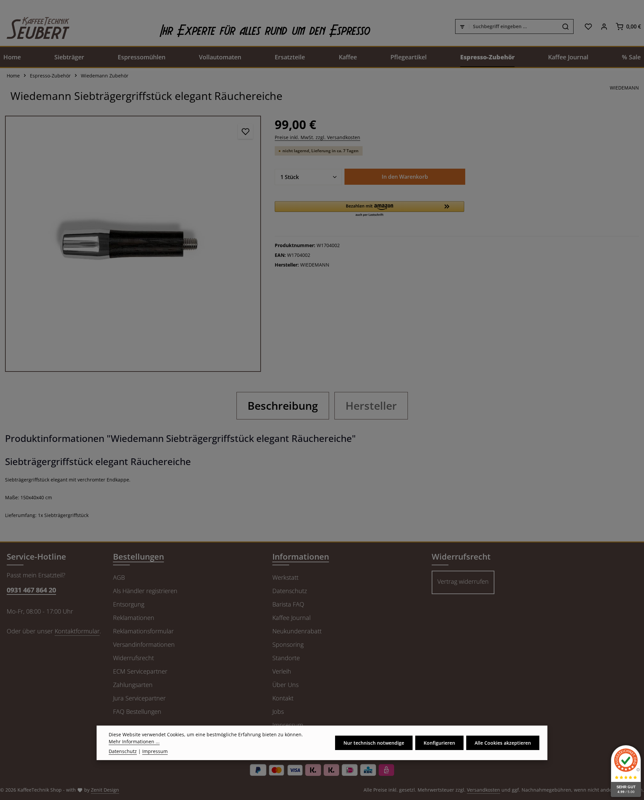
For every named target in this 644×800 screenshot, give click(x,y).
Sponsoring (288, 644)
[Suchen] (566, 26)
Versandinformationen (144, 644)
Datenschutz (289, 591)
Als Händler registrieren (145, 591)
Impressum (287, 725)
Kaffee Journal (291, 618)
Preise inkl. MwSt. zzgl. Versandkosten (317, 137)
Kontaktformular (77, 631)
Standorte (286, 658)
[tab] (283, 405)
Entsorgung (128, 604)
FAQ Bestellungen (137, 711)
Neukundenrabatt (297, 631)
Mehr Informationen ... (134, 741)
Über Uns (285, 685)
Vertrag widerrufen (463, 581)
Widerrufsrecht (133, 658)
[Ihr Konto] (604, 26)
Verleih (281, 671)
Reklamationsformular (143, 631)
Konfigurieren (439, 743)
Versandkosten (483, 790)
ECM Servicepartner (140, 671)
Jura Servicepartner (139, 698)
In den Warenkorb (405, 176)
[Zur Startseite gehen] (34, 26)
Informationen (300, 556)
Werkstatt (285, 577)
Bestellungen (138, 556)
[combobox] (513, 26)
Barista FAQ (288, 604)
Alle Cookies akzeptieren (503, 743)
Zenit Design (105, 790)
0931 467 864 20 (31, 589)
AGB (119, 577)
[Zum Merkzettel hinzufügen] (245, 131)
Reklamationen (133, 618)
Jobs (278, 711)
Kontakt (282, 698)
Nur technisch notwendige (373, 743)
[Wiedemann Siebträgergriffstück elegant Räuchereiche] (133, 244)
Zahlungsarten (133, 685)
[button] (369, 209)
